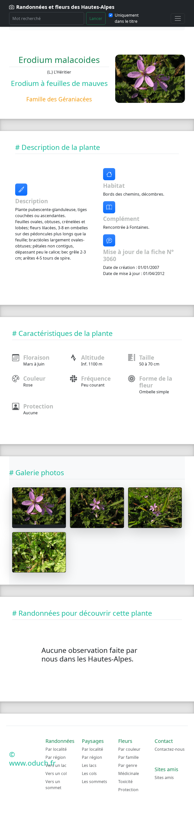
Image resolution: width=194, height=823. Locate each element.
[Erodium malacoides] (39, 506)
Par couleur (129, 749)
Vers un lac (55, 765)
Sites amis (164, 777)
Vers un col (56, 773)
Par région (55, 757)
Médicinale (128, 773)
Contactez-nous (170, 749)
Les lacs (89, 765)
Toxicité (125, 781)
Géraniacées (75, 99)
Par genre (127, 765)
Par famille (128, 757)
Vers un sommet (53, 784)
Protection (128, 789)
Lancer (95, 18)
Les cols (89, 773)
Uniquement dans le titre (127, 18)
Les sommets (94, 781)
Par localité (56, 749)
